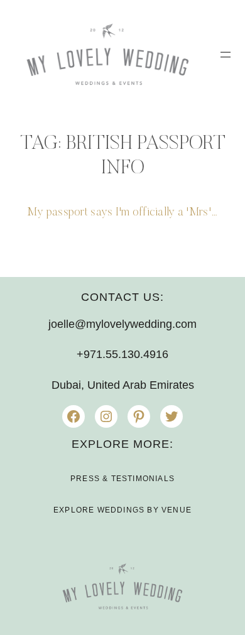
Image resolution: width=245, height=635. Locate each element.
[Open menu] (225, 54)
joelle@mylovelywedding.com (122, 324)
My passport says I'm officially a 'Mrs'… (122, 213)
